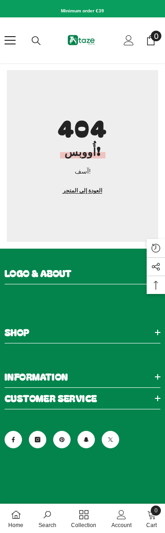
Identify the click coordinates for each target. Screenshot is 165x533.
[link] (47, 518)
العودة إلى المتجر (82, 190)
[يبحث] (36, 40)
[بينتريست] (62, 439)
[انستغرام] (37, 439)
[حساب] (129, 40)
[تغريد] (110, 439)
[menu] (10, 40)
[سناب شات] (86, 439)
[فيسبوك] (13, 439)
